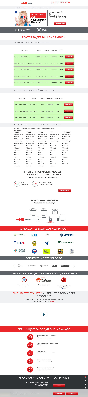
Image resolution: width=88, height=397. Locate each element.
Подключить (69, 56)
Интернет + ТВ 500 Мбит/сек (22, 76)
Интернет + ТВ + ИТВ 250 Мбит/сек (24, 69)
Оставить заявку (59, 385)
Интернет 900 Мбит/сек (21, 117)
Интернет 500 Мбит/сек (21, 104)
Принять (72, 393)
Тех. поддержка (54, 3)
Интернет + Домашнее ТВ (30, 7)
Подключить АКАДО (60, 23)
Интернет (18, 7)
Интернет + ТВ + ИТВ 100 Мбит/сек (24, 63)
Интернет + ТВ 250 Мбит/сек (22, 56)
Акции (41, 7)
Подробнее (59, 393)
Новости (49, 7)
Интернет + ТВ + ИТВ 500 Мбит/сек (24, 82)
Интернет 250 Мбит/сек (21, 111)
